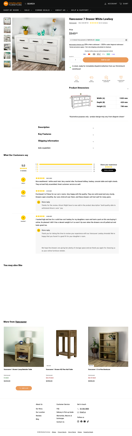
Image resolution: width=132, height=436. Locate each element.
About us (60, 10)
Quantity (71, 56)
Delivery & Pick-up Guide (65, 412)
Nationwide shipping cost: (76, 45)
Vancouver (73, 23)
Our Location (40, 412)
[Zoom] (38, 44)
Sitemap (80, 432)
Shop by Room (12, 10)
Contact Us (60, 422)
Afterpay (54, 432)
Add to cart (14, 311)
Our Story (39, 409)
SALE (28, 10)
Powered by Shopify (88, 432)
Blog (37, 419)
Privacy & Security (62, 432)
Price (71, 30)
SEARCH (31, 3)
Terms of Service (72, 432)
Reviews (38, 416)
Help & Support (80, 10)
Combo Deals (43, 10)
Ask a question (44, 148)
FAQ (58, 409)
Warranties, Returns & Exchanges (64, 417)
